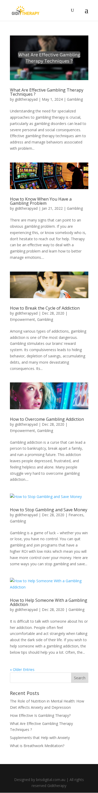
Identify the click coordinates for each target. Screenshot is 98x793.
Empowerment (22, 319)
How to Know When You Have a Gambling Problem (41, 201)
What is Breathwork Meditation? (37, 745)
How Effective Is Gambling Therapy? (40, 715)
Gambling (75, 99)
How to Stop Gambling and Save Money (48, 510)
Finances (75, 514)
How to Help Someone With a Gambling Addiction (48, 602)
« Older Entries (22, 669)
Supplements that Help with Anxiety (40, 737)
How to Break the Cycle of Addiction (45, 308)
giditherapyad (26, 99)
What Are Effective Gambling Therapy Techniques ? (46, 92)
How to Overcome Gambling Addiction (47, 419)
